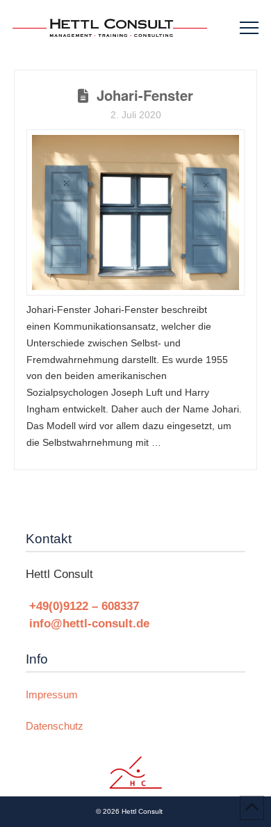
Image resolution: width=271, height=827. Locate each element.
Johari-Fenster (145, 95)
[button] (249, 28)
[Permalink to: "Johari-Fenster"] (135, 212)
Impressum (52, 694)
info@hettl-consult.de (89, 623)
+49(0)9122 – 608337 (84, 606)
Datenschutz (54, 726)
